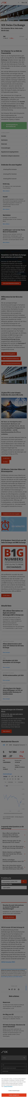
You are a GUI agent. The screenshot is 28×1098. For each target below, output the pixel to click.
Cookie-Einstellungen (14, 1090)
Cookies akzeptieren (14, 1095)
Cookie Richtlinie (8, 1086)
